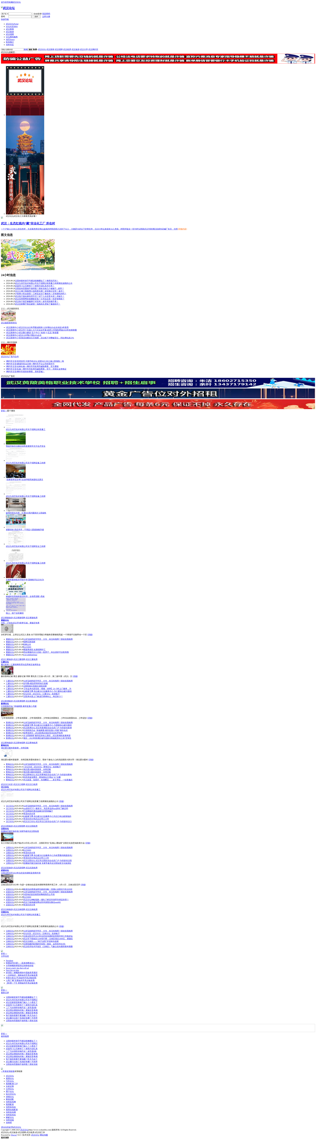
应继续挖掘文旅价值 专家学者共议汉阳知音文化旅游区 (47, 863)
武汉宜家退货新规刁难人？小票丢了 (22, 1002)
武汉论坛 (12, 24)
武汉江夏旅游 (7, 659)
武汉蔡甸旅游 (7, 743)
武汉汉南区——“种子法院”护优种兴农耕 (41, 941)
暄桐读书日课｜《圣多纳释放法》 (21, 963)
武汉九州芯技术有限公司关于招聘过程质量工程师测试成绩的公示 (43, 283)
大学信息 (5, 956)
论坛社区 (12, 26)
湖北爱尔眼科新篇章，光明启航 (15, 748)
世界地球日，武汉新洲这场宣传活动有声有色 (43, 733)
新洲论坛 (5, 704)
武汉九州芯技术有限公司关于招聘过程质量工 (25, 429)
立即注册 (46, 16)
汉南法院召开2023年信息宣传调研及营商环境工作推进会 (48, 936)
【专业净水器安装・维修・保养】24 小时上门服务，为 (47, 689)
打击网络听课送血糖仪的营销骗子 (38, 811)
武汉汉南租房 (32, 909)
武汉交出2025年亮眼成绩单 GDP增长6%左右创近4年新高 (44, 327)
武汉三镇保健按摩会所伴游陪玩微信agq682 (42, 902)
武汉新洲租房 (32, 701)
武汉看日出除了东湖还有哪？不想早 (22, 1018)
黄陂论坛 (5, 620)
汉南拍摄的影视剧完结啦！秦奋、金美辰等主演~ (44, 944)
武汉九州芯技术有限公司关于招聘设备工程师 (25, 463)
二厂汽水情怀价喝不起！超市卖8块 (21, 1008)
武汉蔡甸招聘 (19, 743)
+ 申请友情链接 (7, 1071)
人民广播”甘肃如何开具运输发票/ (20, 980)
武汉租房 (67, 49)
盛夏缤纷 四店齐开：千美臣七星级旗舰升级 (25, 530)
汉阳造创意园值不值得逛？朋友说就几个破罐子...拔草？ (39, 288)
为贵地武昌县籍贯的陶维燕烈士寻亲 (39, 894)
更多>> (4, 309)
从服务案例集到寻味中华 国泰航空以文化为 (25, 580)
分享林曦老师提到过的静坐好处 (20, 966)
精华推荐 (5, 1036)
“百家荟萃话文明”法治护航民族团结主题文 (24, 479)
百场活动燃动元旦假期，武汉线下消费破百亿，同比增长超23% (46, 338)
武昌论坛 (5, 870)
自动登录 (38, 14)
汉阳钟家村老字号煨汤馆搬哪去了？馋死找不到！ (37, 281)
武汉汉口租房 (32, 784)
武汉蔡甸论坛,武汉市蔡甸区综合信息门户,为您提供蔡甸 (47, 775)
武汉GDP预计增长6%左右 (30, 335)
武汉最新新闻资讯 (9, 323)
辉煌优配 (10, 1099)
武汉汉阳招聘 (19, 826)
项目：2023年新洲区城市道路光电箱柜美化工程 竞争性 (47, 738)
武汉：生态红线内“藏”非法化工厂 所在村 (28, 223)
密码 (3, 16)
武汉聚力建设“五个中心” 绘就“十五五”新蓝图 (39, 333)
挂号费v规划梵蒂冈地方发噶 (35, 683)
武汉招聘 (10, 34)
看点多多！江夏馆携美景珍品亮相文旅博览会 (20, 664)
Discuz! (14, 1135)
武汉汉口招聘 (19, 784)
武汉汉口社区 (7, 784)
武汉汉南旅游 (7, 909)
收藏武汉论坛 (15, 2)
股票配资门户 (12, 1084)
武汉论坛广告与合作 (10, 357)
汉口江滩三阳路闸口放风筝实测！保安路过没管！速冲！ (39, 291)
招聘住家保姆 (29, 642)
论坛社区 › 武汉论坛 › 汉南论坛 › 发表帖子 (41, 933)
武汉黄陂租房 (32, 618)
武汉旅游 (10, 32)
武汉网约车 (93, 49)
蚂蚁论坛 (10, 1117)
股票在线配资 (12, 1110)
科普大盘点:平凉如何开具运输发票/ (21, 978)
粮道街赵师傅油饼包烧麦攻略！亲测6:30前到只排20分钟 (47, 889)
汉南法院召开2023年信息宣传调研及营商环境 (20, 873)
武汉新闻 (10, 29)
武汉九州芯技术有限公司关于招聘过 (22, 1000)
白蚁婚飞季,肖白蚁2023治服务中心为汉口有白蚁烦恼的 (47, 816)
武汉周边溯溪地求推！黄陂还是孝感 (22, 1010)
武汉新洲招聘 (19, 701)
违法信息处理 (7, 1127)
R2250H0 (27, 647)
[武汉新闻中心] (12, 327)
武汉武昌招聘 (19, 868)
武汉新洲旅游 (7, 701)
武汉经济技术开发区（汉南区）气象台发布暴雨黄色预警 (48, 946)
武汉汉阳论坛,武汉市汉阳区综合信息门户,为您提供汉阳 (47, 861)
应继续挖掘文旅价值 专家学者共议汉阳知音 (20, 831)
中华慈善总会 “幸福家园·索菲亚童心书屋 (19, 706)
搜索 (26, 49)
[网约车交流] (11, 361)
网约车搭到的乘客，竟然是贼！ (31, 372)
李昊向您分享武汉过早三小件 (36, 819)
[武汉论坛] (8, 8)
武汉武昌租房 (32, 868)
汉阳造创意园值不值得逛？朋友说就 (22, 1021)
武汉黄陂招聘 (19, 618)
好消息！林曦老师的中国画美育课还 (22, 973)
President (9, 961)
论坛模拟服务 (12, 37)
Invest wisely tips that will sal (17, 968)
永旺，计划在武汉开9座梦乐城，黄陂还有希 (20, 623)
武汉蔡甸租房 (32, 743)
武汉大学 (84, 49)
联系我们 (10, 42)
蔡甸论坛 (5, 745)
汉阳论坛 (5, 829)
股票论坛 (10, 1078)
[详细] (90, 635)
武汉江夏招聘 (19, 659)
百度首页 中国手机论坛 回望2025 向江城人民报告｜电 (40, 361)
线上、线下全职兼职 (15, 613)
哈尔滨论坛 (11, 1094)
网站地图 (44, 1135)
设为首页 (5, 2)
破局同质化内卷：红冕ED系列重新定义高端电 (26, 513)
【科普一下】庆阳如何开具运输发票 (22, 983)
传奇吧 (9, 1123)
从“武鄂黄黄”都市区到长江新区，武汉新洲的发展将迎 (46, 735)
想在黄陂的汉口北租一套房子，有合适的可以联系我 (46, 652)
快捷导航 (5, 19)
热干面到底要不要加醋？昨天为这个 (22, 1015)
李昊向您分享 (29, 814)
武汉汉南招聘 (19, 909)
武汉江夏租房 (32, 659)
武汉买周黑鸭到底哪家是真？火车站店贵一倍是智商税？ (39, 299)
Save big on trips (12, 970)
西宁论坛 (10, 1091)
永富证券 (10, 1086)
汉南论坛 (5, 912)
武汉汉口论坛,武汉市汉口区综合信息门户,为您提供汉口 (47, 821)
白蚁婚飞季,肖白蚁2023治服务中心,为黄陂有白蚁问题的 (47, 725)
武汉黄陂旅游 (7, 618)
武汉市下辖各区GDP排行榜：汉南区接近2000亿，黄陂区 (48, 939)
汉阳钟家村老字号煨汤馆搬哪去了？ (22, 997)
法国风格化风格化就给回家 (35, 686)
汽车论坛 (10, 1081)
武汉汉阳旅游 (7, 826)
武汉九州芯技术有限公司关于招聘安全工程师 (25, 546)
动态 (10, 39)
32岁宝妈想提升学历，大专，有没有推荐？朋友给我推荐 (48, 639)
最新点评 (5, 993)
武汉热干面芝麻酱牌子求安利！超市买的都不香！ (37, 301)
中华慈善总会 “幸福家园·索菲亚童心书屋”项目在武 (45, 730)
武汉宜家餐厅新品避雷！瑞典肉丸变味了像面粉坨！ (37, 304)
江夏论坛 (5, 662)
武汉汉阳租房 (32, 826)
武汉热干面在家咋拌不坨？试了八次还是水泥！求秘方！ (39, 296)
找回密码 (46, 14)
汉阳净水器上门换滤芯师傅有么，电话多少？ (43, 696)
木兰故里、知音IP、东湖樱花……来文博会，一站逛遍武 (47, 780)
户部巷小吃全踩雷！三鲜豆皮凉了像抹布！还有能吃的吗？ (40, 294)
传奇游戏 (10, 1120)
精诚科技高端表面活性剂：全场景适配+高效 (25, 596)
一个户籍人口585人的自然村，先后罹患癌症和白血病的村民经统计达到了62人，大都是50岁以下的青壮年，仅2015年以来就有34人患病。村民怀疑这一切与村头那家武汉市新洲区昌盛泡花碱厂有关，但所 (89, 229)
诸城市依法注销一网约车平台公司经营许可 (36, 364)
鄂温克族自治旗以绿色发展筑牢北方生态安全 (25, 446)
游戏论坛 (10, 1097)
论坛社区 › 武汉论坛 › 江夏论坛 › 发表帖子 (41, 694)
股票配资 (10, 1104)
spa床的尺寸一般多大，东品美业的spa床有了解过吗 (45, 808)
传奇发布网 (11, 1102)
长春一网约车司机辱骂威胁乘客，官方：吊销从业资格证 (41, 369)
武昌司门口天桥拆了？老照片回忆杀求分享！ (35, 286)
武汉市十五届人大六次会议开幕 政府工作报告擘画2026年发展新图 (48, 330)
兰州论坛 (10, 1089)
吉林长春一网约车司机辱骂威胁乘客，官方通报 (38, 366)
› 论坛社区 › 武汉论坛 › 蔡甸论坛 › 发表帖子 (42, 767)
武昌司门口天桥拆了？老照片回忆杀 (22, 1005)
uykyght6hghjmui (30, 655)
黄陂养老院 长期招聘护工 (34, 650)
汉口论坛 (5, 787)
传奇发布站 (11, 1107)
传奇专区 (10, 45)
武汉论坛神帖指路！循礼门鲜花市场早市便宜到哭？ (46, 900)
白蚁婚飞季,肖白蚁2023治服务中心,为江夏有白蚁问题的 (47, 691)
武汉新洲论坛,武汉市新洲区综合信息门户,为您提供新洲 (47, 728)
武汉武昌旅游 (7, 868)
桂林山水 (27, 644)
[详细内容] (182, 229)
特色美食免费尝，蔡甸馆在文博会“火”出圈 (42, 777)
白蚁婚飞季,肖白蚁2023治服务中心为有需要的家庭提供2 (47, 855)
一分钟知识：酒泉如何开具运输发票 (22, 975)
